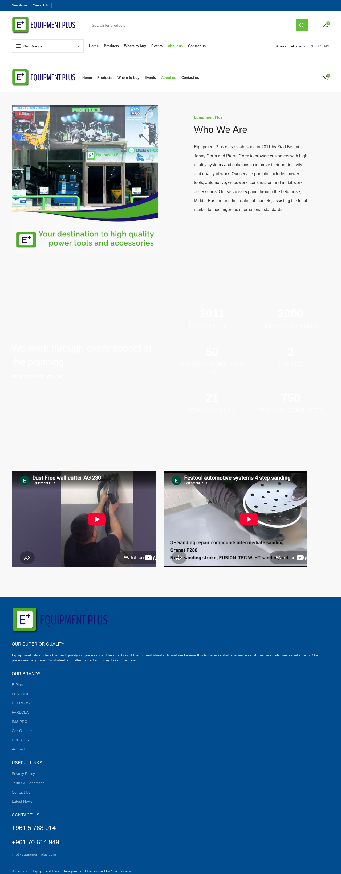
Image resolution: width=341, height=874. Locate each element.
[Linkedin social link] (73, 5)
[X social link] (62, 5)
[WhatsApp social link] (78, 5)
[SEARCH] (302, 25)
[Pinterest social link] (67, 5)
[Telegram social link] (83, 5)
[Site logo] (44, 25)
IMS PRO (19, 722)
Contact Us (21, 792)
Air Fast (18, 749)
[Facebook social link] (57, 5)
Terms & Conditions (28, 783)
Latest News (22, 801)
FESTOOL (20, 694)
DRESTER (20, 740)
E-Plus (17, 685)
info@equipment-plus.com (34, 854)
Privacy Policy (23, 773)
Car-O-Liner (22, 731)
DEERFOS (21, 703)
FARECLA (20, 712)
